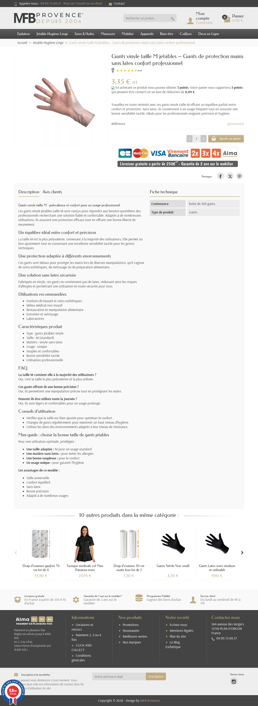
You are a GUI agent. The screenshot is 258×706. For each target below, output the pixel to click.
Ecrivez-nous (178, 625)
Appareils (146, 34)
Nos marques (132, 642)
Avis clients (52, 192)
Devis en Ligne (208, 34)
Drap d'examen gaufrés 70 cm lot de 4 (41, 568)
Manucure (108, 34)
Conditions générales (81, 657)
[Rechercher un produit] (173, 18)
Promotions (131, 625)
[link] (220, 175)
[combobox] (146, 18)
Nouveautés (131, 630)
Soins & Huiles (84, 34)
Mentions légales (181, 630)
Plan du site (178, 636)
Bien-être (166, 34)
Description (28, 192)
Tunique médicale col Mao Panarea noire (85, 568)
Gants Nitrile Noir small (173, 566)
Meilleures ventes (135, 636)
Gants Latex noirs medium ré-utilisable (217, 568)
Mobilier (128, 34)
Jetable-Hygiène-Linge (52, 34)
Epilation (23, 34)
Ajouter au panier (230, 138)
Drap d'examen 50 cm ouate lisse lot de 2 (128, 568)
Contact (119, 3)
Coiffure (186, 34)
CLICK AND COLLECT (82, 647)
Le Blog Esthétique (173, 644)
